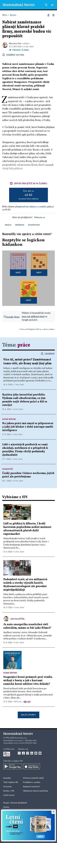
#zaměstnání (34, 224)
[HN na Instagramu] (27, 753)
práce (23, 345)
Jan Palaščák (17, 619)
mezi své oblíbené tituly (33, 316)
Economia (7, 787)
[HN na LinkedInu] (31, 753)
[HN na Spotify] (35, 753)
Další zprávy (28, 715)
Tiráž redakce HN (10, 782)
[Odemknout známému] (53, 15)
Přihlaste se (39, 217)
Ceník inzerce (8, 795)
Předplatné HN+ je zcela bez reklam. (41, 329)
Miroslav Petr (15, 43)
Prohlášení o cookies (31, 782)
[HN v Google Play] (12, 766)
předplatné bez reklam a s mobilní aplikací (34, 206)
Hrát (18, 272)
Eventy (6, 807)
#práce (8, 224)
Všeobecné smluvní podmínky (35, 791)
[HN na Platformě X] (19, 753)
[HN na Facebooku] (23, 753)
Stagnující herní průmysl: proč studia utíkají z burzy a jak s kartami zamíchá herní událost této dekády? (27, 680)
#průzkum (19, 224)
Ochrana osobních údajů (33, 778)
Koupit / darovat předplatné (15, 803)
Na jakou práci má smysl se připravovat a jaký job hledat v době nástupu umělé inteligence (27, 426)
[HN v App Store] (31, 766)
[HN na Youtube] (40, 753)
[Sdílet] (48, 15)
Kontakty (7, 778)
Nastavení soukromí (31, 787)
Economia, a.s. (21, 738)
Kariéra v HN (8, 791)
